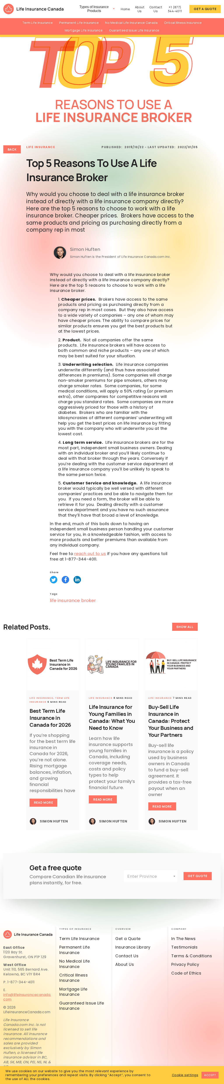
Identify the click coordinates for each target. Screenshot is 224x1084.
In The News (183, 938)
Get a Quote (205, 9)
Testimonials (184, 947)
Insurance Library (132, 947)
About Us (140, 9)
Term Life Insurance (37, 23)
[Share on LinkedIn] (77, 579)
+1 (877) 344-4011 (175, 9)
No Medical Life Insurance (74, 963)
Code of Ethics (186, 973)
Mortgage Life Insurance (84, 30)
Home (125, 9)
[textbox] (150, 876)
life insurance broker (73, 600)
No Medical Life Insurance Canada (131, 23)
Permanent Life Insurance (79, 23)
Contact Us (155, 9)
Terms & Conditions (191, 956)
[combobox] (151, 876)
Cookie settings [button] (185, 1075)
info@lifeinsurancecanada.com (27, 997)
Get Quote (197, 876)
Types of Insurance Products (94, 9)
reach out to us (90, 553)
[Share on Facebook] (65, 579)
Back (12, 149)
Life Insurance (40, 147)
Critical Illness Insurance (183, 23)
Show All (184, 627)
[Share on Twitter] (53, 579)
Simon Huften (85, 249)
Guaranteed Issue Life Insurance (134, 30)
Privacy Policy (185, 964)
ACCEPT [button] (210, 1075)
